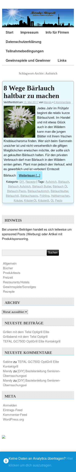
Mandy (48, 102)
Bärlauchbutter (59, 191)
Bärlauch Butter (41, 186)
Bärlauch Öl (60, 186)
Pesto (58, 200)
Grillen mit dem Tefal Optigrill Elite (26, 331)
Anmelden (10, 405)
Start (9, 32)
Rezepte (31, 182)
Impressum (29, 32)
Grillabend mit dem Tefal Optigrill (25, 336)
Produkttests (11, 272)
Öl (52, 200)
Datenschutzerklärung (23, 41)
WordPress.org (13, 419)
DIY (21, 182)
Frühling (44, 196)
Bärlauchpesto (29, 196)
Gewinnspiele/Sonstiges (19, 286)
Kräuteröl (43, 200)
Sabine (7, 361)
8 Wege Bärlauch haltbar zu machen (31, 92)
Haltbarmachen (60, 196)
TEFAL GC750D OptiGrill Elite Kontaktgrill (31, 341)
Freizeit (8, 277)
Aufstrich (51, 182)
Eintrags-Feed (12, 410)
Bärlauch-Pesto (16, 191)
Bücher (8, 268)
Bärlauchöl (12, 196)
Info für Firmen (57, 32)
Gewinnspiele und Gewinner (28, 60)
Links (62, 60)
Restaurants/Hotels (16, 282)
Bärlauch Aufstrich (19, 186)
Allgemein (9, 263)
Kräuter (18, 200)
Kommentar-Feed (15, 414)
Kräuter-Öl (30, 200)
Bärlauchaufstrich (38, 191)
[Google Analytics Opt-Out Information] (6, 462)
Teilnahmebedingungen (25, 50)
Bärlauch (63, 182)
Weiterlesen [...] (29, 175)
